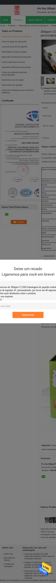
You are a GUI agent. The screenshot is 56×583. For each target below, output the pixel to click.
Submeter (28, 315)
